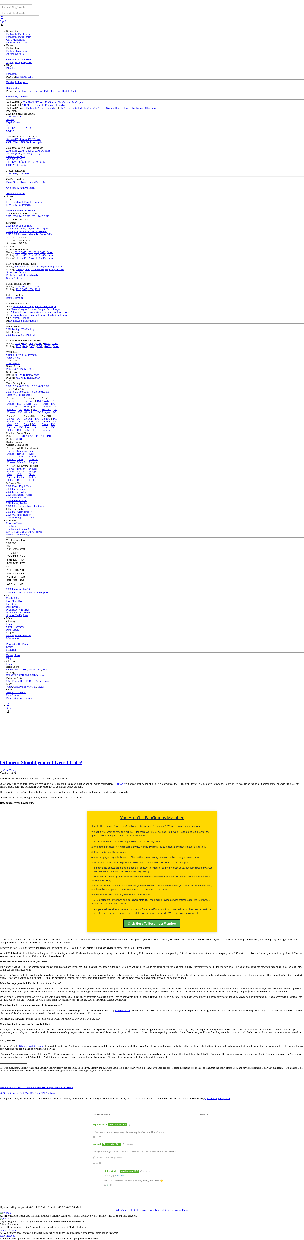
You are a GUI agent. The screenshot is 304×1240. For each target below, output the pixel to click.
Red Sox (11, 409)
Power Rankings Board (18, 612)
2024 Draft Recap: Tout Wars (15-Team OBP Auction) (27, 1093)
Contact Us (135, 1210)
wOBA (10, 669)
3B (31, 436)
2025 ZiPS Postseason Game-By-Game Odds (29, 234)
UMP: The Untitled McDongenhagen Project (81, 108)
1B (19, 436)
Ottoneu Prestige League (31, 1046)
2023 (21, 216)
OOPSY (10, 130)
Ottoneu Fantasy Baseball (19, 59)
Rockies (46, 430)
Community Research (17, 96)
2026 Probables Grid (16, 500)
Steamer (10, 119)
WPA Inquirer (13, 363)
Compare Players (38, 266)
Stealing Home (113, 108)
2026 (17, 252)
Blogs (9, 658)
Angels (45, 401)
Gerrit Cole (119, 784)
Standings (11, 649)
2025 (8, 216)
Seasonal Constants (16, 692)
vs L (17, 374)
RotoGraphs (12, 88)
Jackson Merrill (122, 1010)
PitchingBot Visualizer (17, 609)
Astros (45, 403)
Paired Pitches (13, 606)
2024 (15, 216)
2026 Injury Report (15, 489)
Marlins (10, 421)
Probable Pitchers (33, 202)
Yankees (11, 412)
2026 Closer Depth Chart (19, 486)
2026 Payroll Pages (16, 492)
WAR (9, 686)
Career (50, 252)
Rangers (46, 412)
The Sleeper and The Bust (29, 91)
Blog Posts (26, 62)
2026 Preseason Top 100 (18, 589)
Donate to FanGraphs (17, 42)
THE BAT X (24, 128)
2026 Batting (12, 329)
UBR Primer (19, 686)
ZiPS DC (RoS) (43, 150)
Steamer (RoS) (13, 153)
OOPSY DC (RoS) (16, 165)
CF (40, 436)
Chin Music (52, 108)
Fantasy (49, 105)
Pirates (27, 427)
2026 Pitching (28, 329)
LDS (38, 343)
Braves (10, 418)
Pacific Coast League (45, 306)
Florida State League (57, 315)
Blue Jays (11, 401)
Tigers (27, 406)
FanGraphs (11, 73)
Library (10, 624)
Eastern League (19, 309)
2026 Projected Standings (19, 225)
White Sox (29, 412)
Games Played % (36, 182)
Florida (25, 317)
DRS (22, 681)
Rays (9, 406)
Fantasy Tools (13, 655)
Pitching (19, 298)
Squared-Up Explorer (17, 615)
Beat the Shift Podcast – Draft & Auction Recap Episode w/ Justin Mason (36, 1087)
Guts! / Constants (15, 627)
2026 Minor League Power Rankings (25, 506)
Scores (9, 646)
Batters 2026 (12, 369)
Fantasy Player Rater (16, 51)
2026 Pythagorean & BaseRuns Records (26, 231)
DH (49, 436)
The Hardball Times (33, 102)
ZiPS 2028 (23, 173)
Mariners (46, 409)
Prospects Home (14, 523)
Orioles (10, 403)
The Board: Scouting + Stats (20, 529)
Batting (10, 298)
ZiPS (8, 116)
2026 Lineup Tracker (16, 503)
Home (29, 374)
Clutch (41, 686)
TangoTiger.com (8, 1230)
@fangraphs (122, 1210)
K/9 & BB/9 (31, 675)
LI (35, 686)
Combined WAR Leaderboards (21, 355)
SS (27, 436)
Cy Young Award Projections (20, 187)
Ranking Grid (22, 266)
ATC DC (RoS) (14, 159)
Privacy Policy (181, 1210)
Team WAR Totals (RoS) (19, 394)
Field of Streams (52, 91)
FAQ (17, 62)
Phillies (10, 430)
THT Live (27, 105)
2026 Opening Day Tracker (20, 517)
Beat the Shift (69, 91)
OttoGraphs (151, 108)
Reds (26, 430)
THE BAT (11, 128)
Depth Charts (13, 122)
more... (45, 669)
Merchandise (12, 638)
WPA (30, 686)
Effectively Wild (24, 76)
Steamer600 (12, 139)
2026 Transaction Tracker (19, 494)
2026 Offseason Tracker (18, 514)
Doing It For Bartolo (133, 108)
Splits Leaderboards (16, 272)
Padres (45, 427)
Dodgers (46, 421)
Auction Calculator (15, 54)
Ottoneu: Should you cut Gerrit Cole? (41, 762)
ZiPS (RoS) (12, 150)
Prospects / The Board (17, 644)
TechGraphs (64, 102)
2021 (34, 216)
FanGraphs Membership (18, 34)
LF (36, 436)
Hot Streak (11, 604)
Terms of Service (163, 1210)
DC (21, 401)
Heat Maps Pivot (14, 601)
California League (19, 315)
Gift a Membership (15, 39)
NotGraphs (50, 102)
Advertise (148, 1210)
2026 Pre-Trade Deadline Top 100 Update (27, 592)
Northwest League (62, 312)
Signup (9, 62)
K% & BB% (34, 669)
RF (44, 436)
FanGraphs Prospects (17, 82)
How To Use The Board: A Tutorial (24, 531)
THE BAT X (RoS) (35, 162)
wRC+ (18, 669)
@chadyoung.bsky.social (217, 1098)
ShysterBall (60, 105)
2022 (27, 216)
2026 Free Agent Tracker (18, 511)
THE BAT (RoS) (15, 162)
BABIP (20, 675)
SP (17, 439)
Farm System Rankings (18, 534)
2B (23, 436)
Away (36, 374)
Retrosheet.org (7, 1235)
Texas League (53, 309)
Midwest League (19, 312)
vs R (22, 374)
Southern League (36, 309)
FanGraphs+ (78, 102)
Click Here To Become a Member (152, 923)
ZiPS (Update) (26, 150)
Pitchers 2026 (27, 369)
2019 (46, 216)
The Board (11, 526)
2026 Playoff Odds (15, 228)
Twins (27, 409)
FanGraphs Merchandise (18, 36)
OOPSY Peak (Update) (32, 142)
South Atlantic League (40, 312)
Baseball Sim (12, 598)
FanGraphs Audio (35, 108)
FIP (8, 675)
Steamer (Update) (31, 153)
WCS (47, 343)
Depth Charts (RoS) (16, 156)
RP (20, 439)
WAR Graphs (13, 357)
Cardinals (28, 421)
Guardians (29, 401)
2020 (40, 216)
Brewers (28, 418)
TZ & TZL (37, 681)
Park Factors (12, 629)
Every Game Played (16, 182)
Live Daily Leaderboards (18, 205)
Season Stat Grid (14, 278)
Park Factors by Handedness (20, 698)
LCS (31, 343)
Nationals (11, 427)
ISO (25, 669)
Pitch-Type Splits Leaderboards (22, 275)
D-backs (46, 418)
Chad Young (9, 770)
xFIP (13, 675)
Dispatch (39, 105)
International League (23, 306)
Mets (9, 424)
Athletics (46, 406)
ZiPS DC (17, 116)
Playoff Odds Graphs (37, 228)
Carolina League (37, 315)
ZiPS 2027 (11, 173)
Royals (27, 403)
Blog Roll (11, 68)
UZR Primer (12, 681)
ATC (8, 125)
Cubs (26, 424)
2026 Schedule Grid (16, 497)
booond (120, 1175)
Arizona (17, 317)
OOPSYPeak (13, 142)
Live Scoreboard (14, 202)
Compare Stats (55, 266)
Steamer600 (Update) (30, 139)
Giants (45, 424)
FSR (28, 681)
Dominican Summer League (23, 320)
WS (24, 343)
